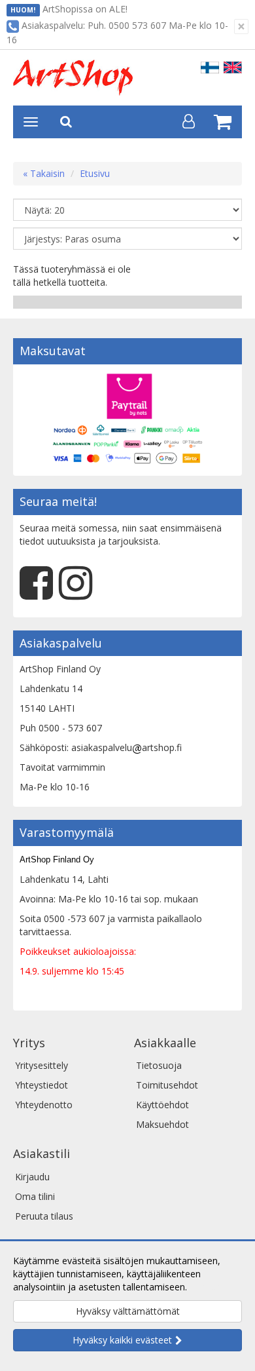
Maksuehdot (162, 1124)
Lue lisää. (209, 1287)
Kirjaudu (32, 1176)
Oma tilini (35, 1196)
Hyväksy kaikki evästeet (122, 1340)
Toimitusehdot (167, 1085)
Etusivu (95, 173)
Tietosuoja (159, 1065)
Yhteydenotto (44, 1104)
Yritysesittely (41, 1065)
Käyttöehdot (162, 1104)
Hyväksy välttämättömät (128, 1311)
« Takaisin (44, 173)
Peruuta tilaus (44, 1216)
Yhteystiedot (41, 1085)
